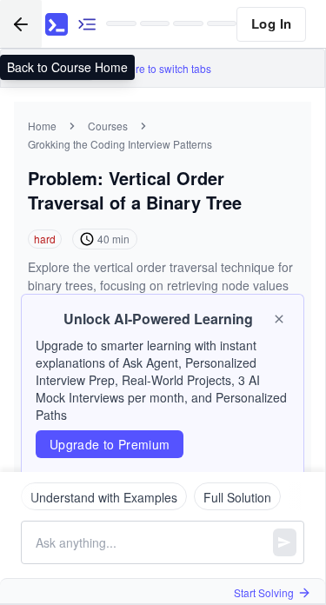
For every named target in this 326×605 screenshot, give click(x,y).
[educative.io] (56, 24)
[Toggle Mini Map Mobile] (87, 24)
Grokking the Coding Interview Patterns (120, 143)
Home (42, 125)
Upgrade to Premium (110, 444)
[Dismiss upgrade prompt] (279, 319)
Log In (271, 23)
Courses (108, 125)
